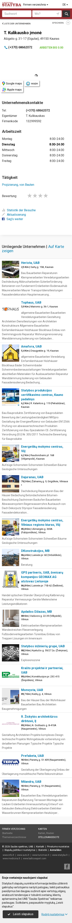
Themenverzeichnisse (14, 837)
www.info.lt (8, 855)
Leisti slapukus (22, 914)
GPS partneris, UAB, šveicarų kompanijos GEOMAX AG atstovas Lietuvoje (42, 577)
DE (64, 4)
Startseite (7, 833)
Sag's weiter (15, 219)
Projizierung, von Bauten (18, 185)
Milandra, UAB (31, 781)
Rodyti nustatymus (52, 914)
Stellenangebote (48, 837)
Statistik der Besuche (21, 210)
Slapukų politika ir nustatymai (19, 850)
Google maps (14, 83)
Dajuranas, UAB (32, 477)
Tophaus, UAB (31, 302)
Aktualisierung (16, 214)
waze (34, 83)
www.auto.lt (23, 855)
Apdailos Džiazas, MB (36, 611)
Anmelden (55, 850)
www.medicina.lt (11, 858)
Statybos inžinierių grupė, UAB (43, 646)
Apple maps (14, 89)
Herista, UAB (30, 263)
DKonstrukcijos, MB (35, 551)
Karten (42, 829)
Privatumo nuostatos (58, 846)
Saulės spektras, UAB (22, 846)
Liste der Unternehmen (17, 23)
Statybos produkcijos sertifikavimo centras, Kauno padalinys (42, 395)
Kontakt (40, 846)
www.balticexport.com (34, 858)
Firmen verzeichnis (35, 4)
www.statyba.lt (60, 855)
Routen (50, 833)
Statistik (42, 850)
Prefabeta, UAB (32, 756)
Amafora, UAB (31, 346)
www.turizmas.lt (40, 855)
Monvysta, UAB (32, 690)
